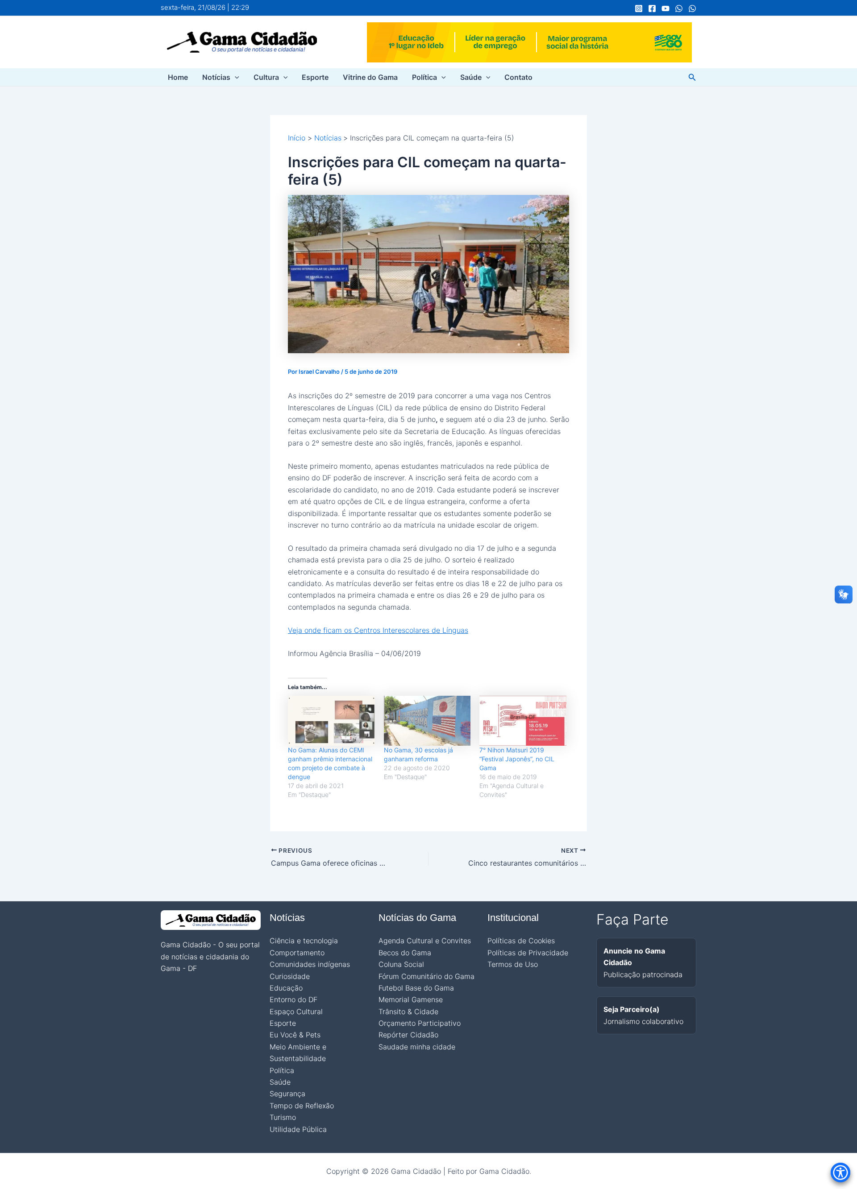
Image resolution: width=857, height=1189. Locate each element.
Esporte (315, 77)
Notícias (216, 77)
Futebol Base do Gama (416, 987)
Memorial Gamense (411, 999)
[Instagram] (639, 8)
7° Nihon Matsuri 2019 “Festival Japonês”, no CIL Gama (516, 759)
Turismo (283, 1117)
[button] (234, 77)
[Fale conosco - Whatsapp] (692, 8)
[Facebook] (652, 8)
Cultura (266, 77)
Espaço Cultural (296, 1011)
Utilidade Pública (298, 1129)
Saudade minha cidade (417, 1046)
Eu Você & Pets (295, 1034)
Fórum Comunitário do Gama (426, 976)
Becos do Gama (405, 952)
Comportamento (297, 952)
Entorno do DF (293, 999)
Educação (286, 987)
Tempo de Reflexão (302, 1105)
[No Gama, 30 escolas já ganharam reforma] (427, 720)
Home (178, 77)
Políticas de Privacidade (527, 952)
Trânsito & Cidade (408, 1011)
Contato (518, 77)
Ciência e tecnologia (304, 940)
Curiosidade (290, 976)
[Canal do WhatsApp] (679, 8)
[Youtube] (665, 8)
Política (424, 77)
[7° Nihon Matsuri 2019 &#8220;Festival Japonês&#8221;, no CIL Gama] (522, 720)
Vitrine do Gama (370, 77)
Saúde (471, 77)
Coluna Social (401, 964)
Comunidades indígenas (310, 964)
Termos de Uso (512, 964)
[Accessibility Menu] (840, 1172)
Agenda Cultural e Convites (425, 940)
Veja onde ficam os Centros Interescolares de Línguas (378, 630)
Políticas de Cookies (521, 940)
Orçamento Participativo (420, 1023)
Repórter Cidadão (408, 1034)
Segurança (287, 1093)
